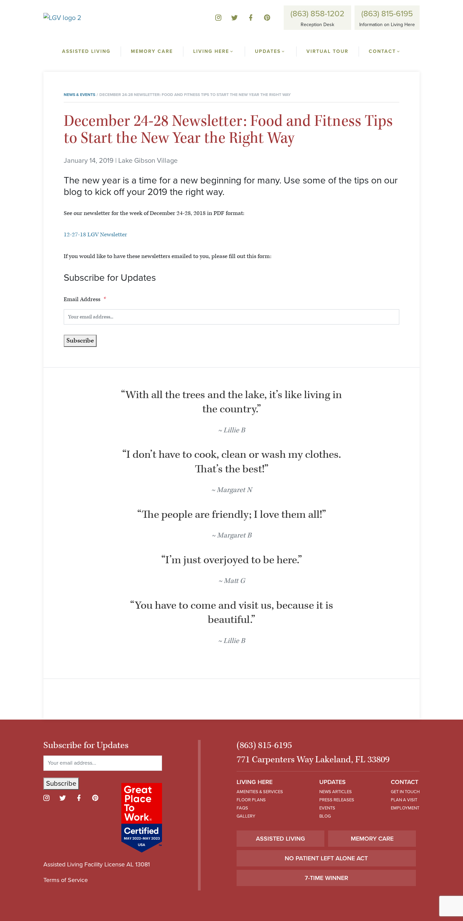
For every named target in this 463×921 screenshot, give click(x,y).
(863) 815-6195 (387, 14)
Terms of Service (65, 880)
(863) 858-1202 (317, 14)
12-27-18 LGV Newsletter (95, 234)
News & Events (79, 94)
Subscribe (80, 340)
